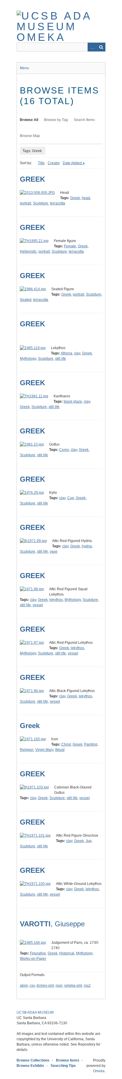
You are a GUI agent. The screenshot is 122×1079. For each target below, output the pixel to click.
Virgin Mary (44, 750)
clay (77, 353)
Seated (25, 300)
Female (70, 246)
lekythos (56, 600)
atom (24, 985)
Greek (75, 198)
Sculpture (40, 203)
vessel (38, 605)
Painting (90, 744)
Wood (60, 750)
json (59, 985)
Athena (66, 353)
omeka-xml (73, 985)
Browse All (29, 120)
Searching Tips (63, 1066)
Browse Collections (33, 1060)
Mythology (28, 359)
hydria (87, 546)
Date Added (72, 163)
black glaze (73, 401)
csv (32, 985)
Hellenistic (28, 251)
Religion (26, 750)
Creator (54, 163)
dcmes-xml (45, 985)
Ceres (64, 450)
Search (101, 47)
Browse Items (67, 1060)
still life (60, 359)
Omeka (99, 1071)
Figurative (38, 953)
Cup (70, 498)
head (86, 198)
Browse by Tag (56, 120)
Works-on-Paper (33, 959)
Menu (24, 68)
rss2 (87, 985)
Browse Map (30, 136)
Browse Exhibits (30, 1066)
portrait (25, 203)
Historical (66, 953)
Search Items (84, 120)
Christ (66, 744)
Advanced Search (92, 47)
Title (41, 163)
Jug (89, 841)
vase (53, 551)
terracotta (57, 203)
